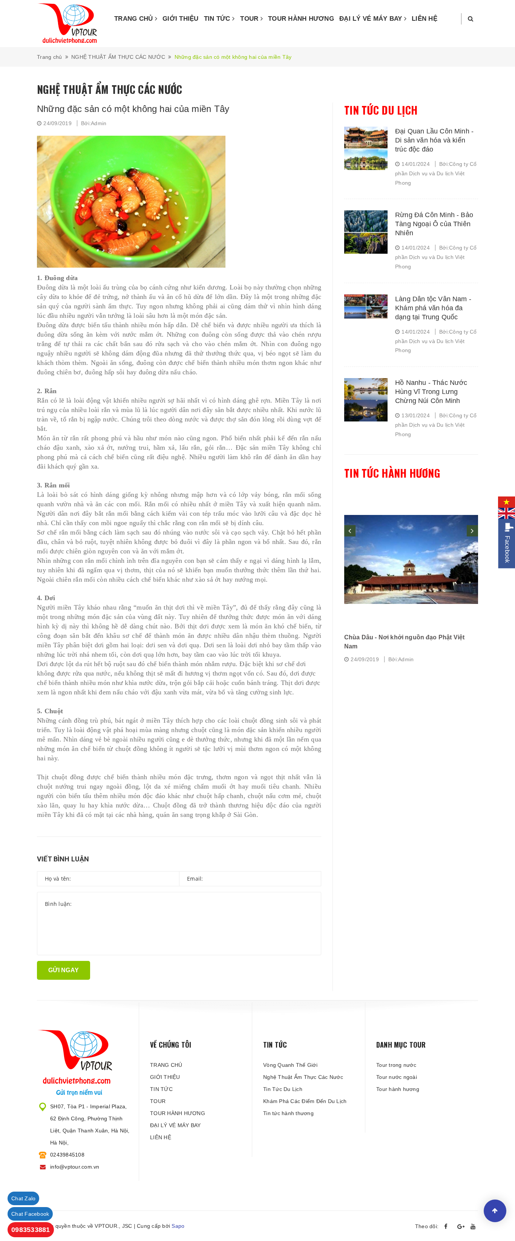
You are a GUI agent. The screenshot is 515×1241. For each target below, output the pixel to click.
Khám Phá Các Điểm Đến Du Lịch (304, 1101)
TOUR (250, 18)
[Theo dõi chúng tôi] (448, 1226)
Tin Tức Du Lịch (282, 1089)
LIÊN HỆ (424, 18)
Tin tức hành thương (288, 1113)
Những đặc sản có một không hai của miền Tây (133, 109)
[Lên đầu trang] (495, 1211)
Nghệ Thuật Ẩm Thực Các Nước (303, 1077)
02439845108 (67, 1155)
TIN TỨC (218, 18)
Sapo (178, 1226)
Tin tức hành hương (392, 473)
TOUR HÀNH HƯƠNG (301, 18)
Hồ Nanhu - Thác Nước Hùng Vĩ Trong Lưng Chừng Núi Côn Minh (431, 391)
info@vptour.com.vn (75, 1167)
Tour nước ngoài (396, 1077)
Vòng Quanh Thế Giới (290, 1065)
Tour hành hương (397, 1089)
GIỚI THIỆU (180, 18)
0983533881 (30, 1229)
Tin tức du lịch (380, 110)
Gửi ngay (63, 970)
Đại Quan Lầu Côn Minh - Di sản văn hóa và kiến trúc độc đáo (434, 140)
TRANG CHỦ (134, 18)
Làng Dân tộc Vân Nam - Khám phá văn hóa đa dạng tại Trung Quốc (433, 308)
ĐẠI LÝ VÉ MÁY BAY (371, 18)
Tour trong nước (396, 1065)
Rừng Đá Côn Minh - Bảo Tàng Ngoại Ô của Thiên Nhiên (434, 224)
